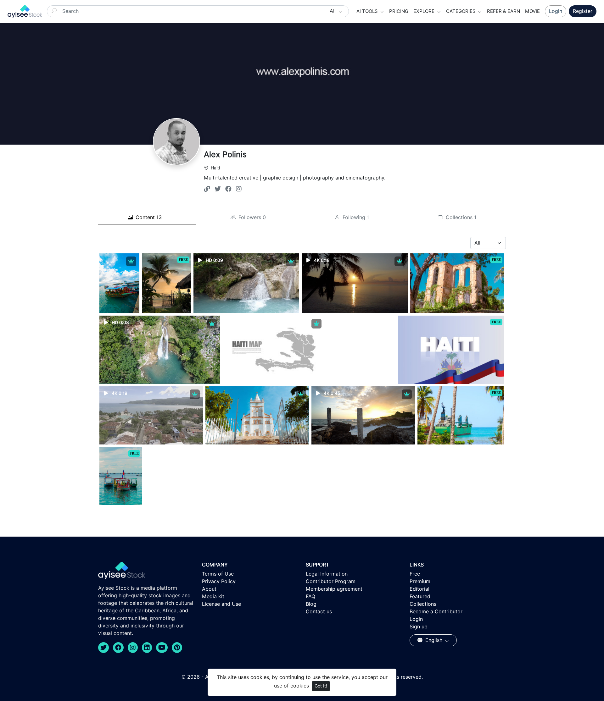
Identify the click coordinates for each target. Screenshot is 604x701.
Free (415, 574)
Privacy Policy (219, 581)
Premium (420, 581)
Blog (311, 604)
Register (582, 11)
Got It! (321, 685)
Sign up (419, 627)
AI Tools (367, 11)
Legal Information (327, 574)
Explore (424, 11)
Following (355, 217)
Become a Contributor (436, 612)
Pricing (398, 11)
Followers (251, 217)
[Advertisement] (361, 355)
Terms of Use (218, 574)
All (333, 11)
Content (148, 217)
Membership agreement (334, 589)
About (209, 589)
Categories (461, 11)
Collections (460, 217)
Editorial (419, 589)
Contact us (319, 612)
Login (555, 11)
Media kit (213, 596)
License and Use (221, 604)
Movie (532, 11)
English (434, 640)
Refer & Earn (503, 11)
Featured (420, 596)
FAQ (310, 596)
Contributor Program (330, 581)
